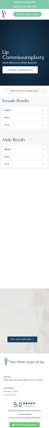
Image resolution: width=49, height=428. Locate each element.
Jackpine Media (24, 414)
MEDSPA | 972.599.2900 (24, 2)
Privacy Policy (14, 418)
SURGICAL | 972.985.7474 (24, 6)
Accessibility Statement (31, 418)
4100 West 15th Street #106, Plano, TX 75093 (23, 380)
